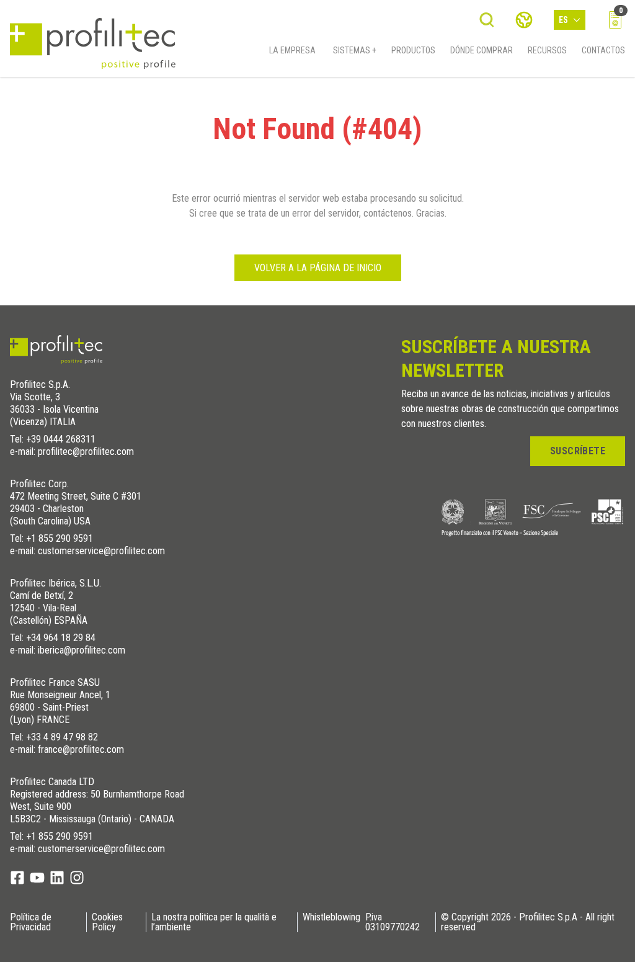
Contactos (603, 50)
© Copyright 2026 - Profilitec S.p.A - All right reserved (528, 922)
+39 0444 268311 (60, 439)
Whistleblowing (331, 917)
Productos (413, 50)
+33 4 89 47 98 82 (62, 737)
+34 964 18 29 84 (60, 638)
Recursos (547, 50)
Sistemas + (354, 50)
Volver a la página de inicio (317, 268)
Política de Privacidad (30, 922)
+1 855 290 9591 (59, 538)
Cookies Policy (107, 922)
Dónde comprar (481, 50)
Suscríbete (577, 451)
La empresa (292, 50)
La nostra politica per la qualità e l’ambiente (214, 922)
